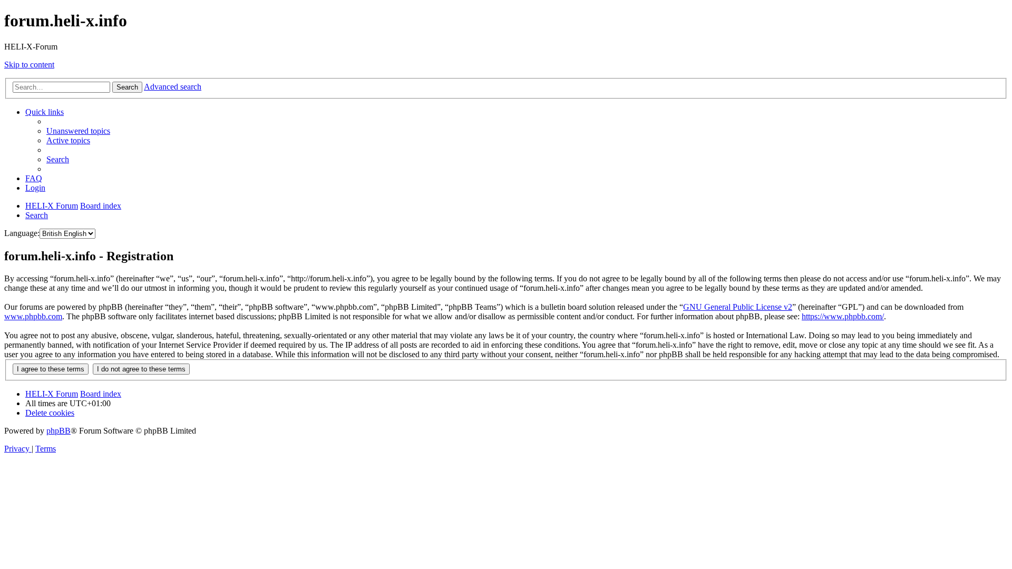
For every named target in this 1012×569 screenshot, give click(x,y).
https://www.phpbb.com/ (843, 316)
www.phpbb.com (33, 316)
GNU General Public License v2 (737, 306)
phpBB (58, 430)
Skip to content (29, 64)
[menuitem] (78, 130)
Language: (22, 233)
